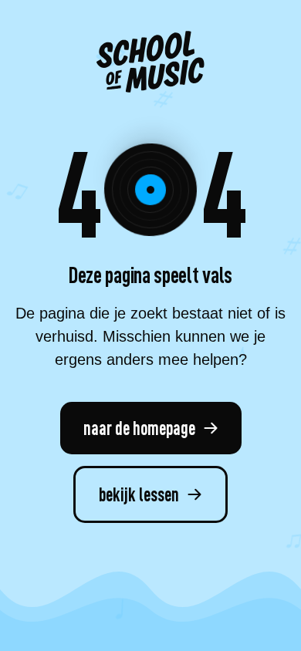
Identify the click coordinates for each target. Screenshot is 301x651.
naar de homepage (139, 427)
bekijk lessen (139, 493)
